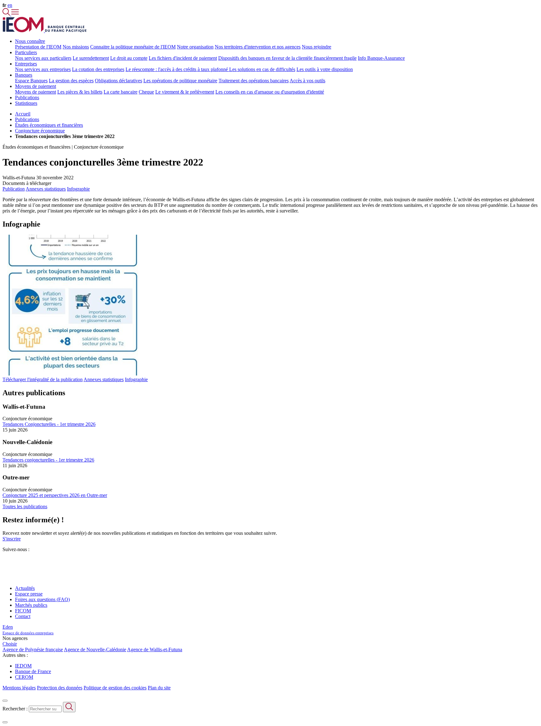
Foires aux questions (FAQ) (42, 599)
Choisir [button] (10, 644)
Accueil (22, 113)
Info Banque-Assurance (381, 58)
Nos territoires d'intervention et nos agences (258, 46)
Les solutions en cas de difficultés (262, 69)
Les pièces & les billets (79, 92)
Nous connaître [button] (30, 41)
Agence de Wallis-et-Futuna (154, 649)
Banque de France (33, 671)
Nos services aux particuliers (43, 58)
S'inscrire (12, 538)
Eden (28, 629)
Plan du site (159, 687)
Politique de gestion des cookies (115, 687)
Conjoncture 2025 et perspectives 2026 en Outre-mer (55, 495)
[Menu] (15, 14)
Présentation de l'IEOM (38, 46)
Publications (27, 97)
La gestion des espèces (71, 80)
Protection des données (59, 687)
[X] (5, 560)
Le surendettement (91, 58)
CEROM (24, 677)
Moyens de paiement (35, 92)
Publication (14, 189)
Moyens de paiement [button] (35, 86)
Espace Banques (31, 80)
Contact (22, 616)
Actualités (25, 588)
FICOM (23, 610)
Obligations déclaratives (118, 80)
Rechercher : (15, 708)
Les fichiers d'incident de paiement (183, 58)
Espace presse (29, 593)
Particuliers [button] (26, 52)
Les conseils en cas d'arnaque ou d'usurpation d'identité (269, 92)
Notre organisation (195, 46)
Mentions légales (19, 687)
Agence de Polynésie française (33, 649)
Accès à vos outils (307, 80)
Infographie (78, 189)
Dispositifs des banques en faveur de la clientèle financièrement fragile (287, 58)
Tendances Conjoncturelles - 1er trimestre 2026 (49, 424)
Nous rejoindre (316, 46)
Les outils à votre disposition (324, 69)
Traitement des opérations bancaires (254, 80)
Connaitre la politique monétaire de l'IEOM (133, 46)
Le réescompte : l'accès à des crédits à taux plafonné (177, 69)
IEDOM (23, 665)
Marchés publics (31, 605)
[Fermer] (5, 701)
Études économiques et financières (49, 125)
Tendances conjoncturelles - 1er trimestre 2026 (48, 460)
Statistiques (26, 103)
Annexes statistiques (46, 189)
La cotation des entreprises (98, 69)
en (10, 5)
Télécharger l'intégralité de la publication (43, 379)
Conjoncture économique (40, 130)
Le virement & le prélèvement (184, 92)
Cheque (146, 92)
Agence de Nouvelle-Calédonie (95, 649)
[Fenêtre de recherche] (7, 14)
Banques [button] (23, 75)
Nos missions (76, 46)
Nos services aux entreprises (43, 69)
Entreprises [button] (26, 63)
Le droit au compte (128, 58)
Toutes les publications (25, 506)
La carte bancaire (120, 92)
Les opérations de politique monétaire (180, 80)
